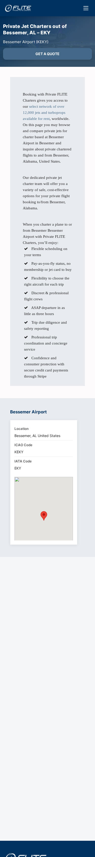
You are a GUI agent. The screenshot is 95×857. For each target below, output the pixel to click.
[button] (44, 516)
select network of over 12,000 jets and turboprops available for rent (44, 112)
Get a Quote (47, 54)
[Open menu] (86, 8)
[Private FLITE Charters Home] (18, 8)
